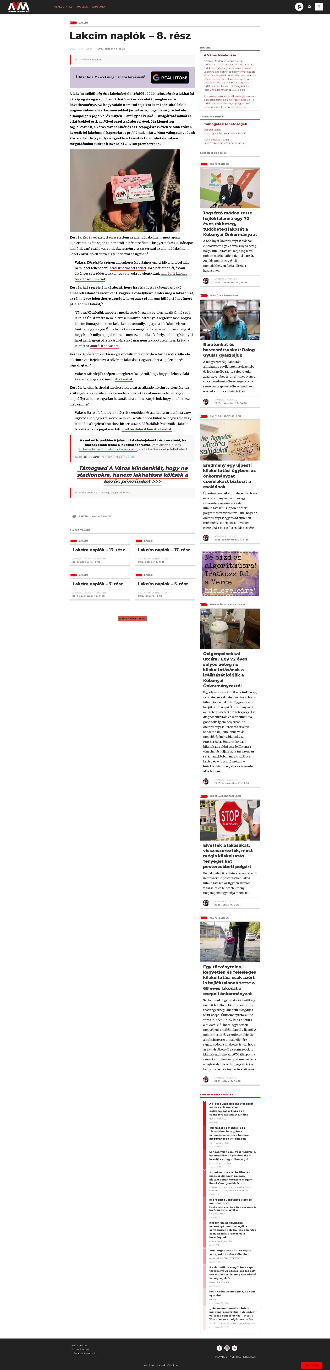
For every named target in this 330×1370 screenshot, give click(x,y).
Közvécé (82, 7)
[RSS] (234, 1348)
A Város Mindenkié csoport (89, 558)
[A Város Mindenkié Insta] (227, 1348)
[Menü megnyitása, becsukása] (319, 6)
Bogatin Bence (217, 1119)
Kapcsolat (99, 7)
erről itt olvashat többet (128, 268)
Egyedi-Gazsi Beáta (220, 1163)
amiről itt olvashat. (104, 346)
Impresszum (79, 1345)
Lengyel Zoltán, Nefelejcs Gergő (228, 1187)
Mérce (213, 1299)
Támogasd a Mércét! (84, 1353)
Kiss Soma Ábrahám (220, 1241)
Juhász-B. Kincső (219, 1323)
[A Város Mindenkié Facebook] (219, 1348)
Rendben (311, 1365)
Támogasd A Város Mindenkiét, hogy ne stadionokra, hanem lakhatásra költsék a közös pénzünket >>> (132, 475)
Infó (175, 1365)
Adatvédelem (80, 1349)
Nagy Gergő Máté (219, 1282)
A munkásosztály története (226, 1258)
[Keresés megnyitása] (309, 9)
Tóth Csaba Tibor (219, 1143)
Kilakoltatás (63, 7)
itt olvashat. (124, 379)
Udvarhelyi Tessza (81, 48)
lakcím (83, 516)
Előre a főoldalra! (132, 618)
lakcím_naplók (101, 516)
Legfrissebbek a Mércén (216, 1094)
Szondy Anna (217, 1213)
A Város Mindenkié (225, 279)
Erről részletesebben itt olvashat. (147, 429)
